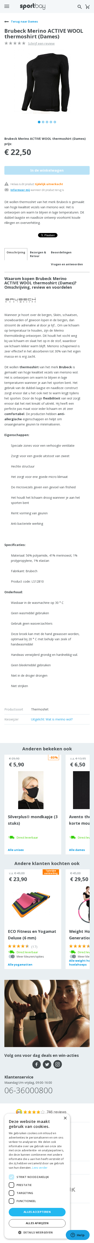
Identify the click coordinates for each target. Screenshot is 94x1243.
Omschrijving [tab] (16, 252)
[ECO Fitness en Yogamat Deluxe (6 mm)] (31, 904)
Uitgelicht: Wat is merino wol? (52, 719)
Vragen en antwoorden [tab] (67, 264)
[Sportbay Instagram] (57, 1064)
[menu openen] (6, 6)
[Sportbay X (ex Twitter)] (47, 1064)
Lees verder (39, 1168)
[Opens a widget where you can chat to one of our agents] (78, 1235)
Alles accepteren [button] (37, 1212)
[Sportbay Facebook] (36, 1064)
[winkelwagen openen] (87, 7)
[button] (37, 1232)
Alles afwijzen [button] (37, 1223)
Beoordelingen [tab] (61, 252)
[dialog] (37, 1176)
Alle (16, 850)
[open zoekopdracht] (80, 7)
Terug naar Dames (24, 21)
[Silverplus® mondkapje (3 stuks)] (31, 790)
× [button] (65, 1118)
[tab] (38, 254)
